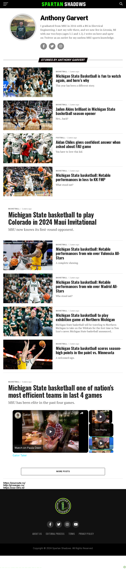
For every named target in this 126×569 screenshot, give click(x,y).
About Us (37, 533)
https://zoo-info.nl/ (14, 487)
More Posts (63, 471)
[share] (82, 413)
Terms (71, 533)
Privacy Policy (86, 533)
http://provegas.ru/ (13, 485)
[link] (18, 415)
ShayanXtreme (71, 551)
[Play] (101, 443)
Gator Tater (31, 414)
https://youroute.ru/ (14, 483)
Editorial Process (55, 533)
